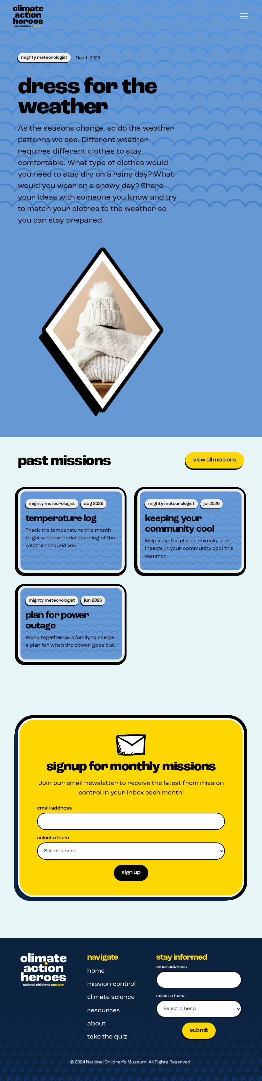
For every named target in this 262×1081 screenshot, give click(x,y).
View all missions (214, 460)
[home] (28, 16)
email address (54, 808)
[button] (242, 16)
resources (103, 1011)
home (95, 971)
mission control (111, 984)
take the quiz (107, 1037)
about (96, 1024)
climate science (111, 997)
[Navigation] (43, 970)
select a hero (53, 838)
